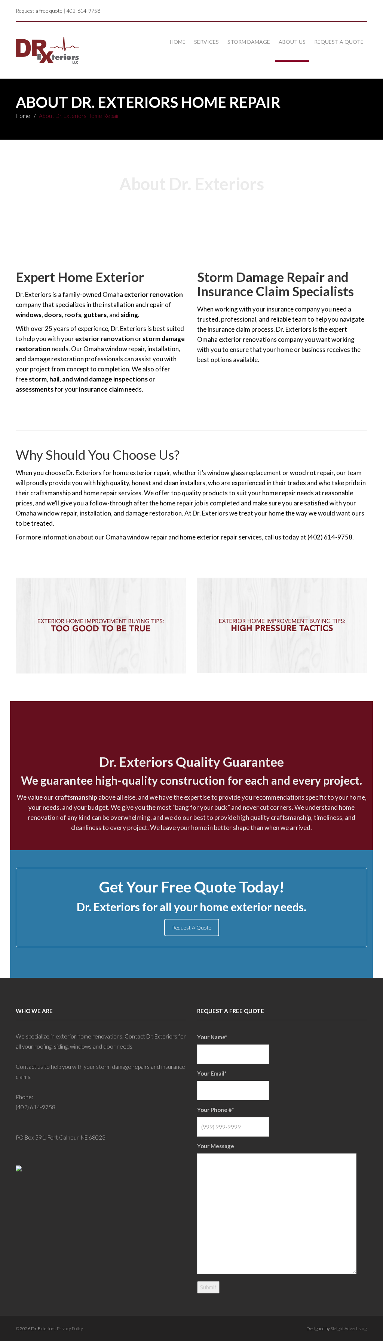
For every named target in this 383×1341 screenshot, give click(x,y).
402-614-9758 (83, 10)
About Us (292, 42)
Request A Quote (191, 927)
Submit (208, 1287)
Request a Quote (339, 42)
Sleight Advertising (349, 1328)
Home (178, 42)
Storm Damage (248, 42)
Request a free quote (39, 10)
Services (206, 42)
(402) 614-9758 (35, 1107)
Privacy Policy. (70, 1328)
